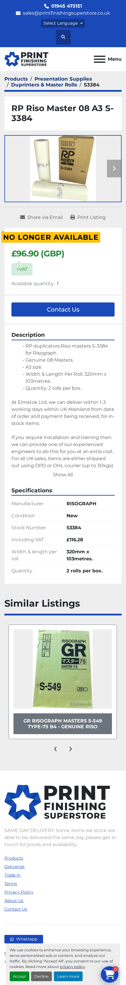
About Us (13, 900)
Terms (10, 883)
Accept (19, 976)
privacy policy (72, 966)
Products (13, 858)
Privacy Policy (18, 892)
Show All (63, 474)
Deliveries (14, 866)
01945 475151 (66, 6)
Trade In (12, 875)
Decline (41, 976)
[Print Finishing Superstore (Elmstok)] (57, 802)
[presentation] (55, 748)
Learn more (68, 976)
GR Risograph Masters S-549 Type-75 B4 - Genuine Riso (62, 723)
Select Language (60, 23)
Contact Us (63, 309)
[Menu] (99, 59)
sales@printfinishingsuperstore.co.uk (66, 13)
